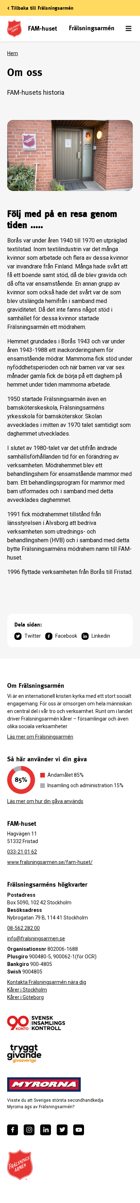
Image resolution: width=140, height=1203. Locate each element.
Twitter (32, 636)
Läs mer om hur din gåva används (45, 801)
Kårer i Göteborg (25, 997)
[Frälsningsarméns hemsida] (20, 1165)
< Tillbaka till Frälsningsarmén (40, 8)
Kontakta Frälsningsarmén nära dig (46, 982)
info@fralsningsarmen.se (36, 938)
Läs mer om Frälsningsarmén (40, 737)
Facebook (66, 636)
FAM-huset (42, 28)
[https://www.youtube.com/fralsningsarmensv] (78, 1129)
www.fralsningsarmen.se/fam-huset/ (50, 862)
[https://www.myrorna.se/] (44, 1084)
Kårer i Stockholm (27, 990)
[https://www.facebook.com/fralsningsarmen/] (12, 1129)
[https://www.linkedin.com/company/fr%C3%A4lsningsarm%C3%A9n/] (45, 1129)
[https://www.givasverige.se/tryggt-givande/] (24, 1053)
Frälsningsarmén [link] (92, 28)
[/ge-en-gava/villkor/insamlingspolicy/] (36, 1023)
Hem (12, 53)
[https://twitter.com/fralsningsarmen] (62, 1129)
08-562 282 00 (23, 928)
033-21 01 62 (22, 852)
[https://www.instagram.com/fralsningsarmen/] (29, 1129)
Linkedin (101, 636)
